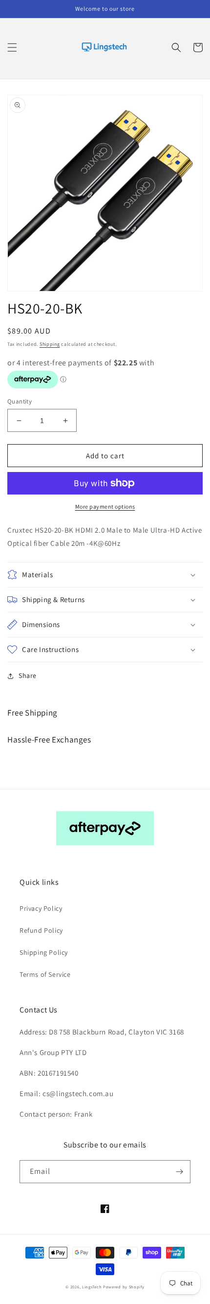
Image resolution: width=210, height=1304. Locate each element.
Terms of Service (45, 974)
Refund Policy (41, 930)
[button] (12, 47)
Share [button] (28, 675)
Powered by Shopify (124, 1286)
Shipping (50, 344)
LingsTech (92, 1286)
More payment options (105, 506)
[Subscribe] (179, 1171)
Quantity (19, 401)
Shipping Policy (44, 952)
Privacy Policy (41, 908)
